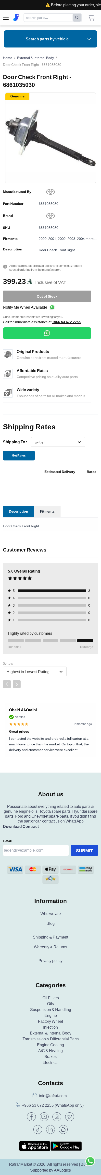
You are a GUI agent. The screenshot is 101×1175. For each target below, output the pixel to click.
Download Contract (21, 826)
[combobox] (34, 442)
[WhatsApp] (47, 333)
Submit (84, 850)
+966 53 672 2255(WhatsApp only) (53, 1105)
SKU (6, 228)
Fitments (10, 239)
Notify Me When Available (25, 307)
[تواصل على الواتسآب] (90, 1164)
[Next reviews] (17, 684)
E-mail (7, 841)
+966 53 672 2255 (66, 322)
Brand (8, 216)
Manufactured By (17, 192)
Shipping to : (15, 442)
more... (91, 238)
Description (12, 249)
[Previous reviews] (7, 684)
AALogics (62, 1170)
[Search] (77, 18)
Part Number (13, 204)
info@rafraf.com (53, 1095)
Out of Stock (47, 296)
